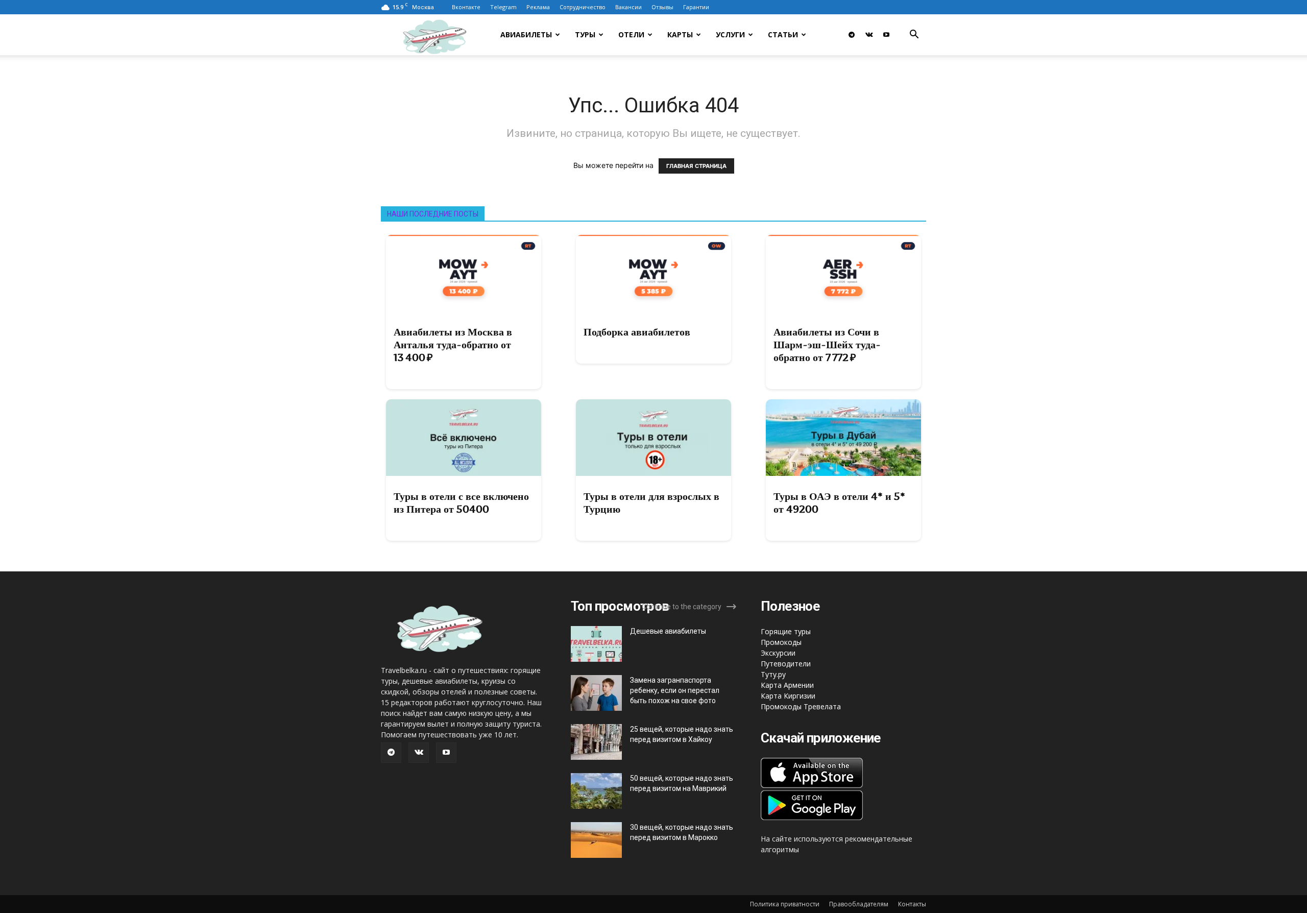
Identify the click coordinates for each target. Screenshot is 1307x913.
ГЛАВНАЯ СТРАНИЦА (696, 166)
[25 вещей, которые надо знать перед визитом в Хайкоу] (596, 742)
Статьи (783, 34)
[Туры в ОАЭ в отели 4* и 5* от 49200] (843, 437)
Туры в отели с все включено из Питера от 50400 (461, 502)
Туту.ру (773, 674)
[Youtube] (886, 34)
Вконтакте (466, 7)
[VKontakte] (869, 34)
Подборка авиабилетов (637, 332)
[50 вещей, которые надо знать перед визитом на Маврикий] (596, 791)
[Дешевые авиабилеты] (596, 644)
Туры (585, 34)
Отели (631, 34)
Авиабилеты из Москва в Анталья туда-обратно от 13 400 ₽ (453, 345)
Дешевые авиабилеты (668, 631)
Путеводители (786, 663)
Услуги (730, 34)
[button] (914, 35)
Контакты (912, 904)
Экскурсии (778, 653)
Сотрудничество (583, 7)
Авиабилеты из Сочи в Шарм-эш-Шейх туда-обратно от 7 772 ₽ (827, 345)
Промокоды (781, 642)
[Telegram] (851, 34)
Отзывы (662, 7)
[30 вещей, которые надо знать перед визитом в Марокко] (596, 840)
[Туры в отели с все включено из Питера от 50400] (463, 437)
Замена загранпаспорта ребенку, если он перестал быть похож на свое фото (674, 690)
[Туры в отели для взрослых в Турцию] (653, 437)
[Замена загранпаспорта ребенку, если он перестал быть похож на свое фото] (596, 693)
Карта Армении (787, 685)
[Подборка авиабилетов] (653, 273)
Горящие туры (786, 631)
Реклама (538, 7)
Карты (680, 34)
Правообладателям (858, 904)
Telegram (503, 7)
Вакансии (628, 7)
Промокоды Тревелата (801, 706)
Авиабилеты (526, 34)
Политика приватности (784, 904)
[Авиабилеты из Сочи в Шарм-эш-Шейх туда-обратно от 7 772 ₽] (843, 273)
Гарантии (696, 7)
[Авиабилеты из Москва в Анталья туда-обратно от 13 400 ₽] (463, 273)
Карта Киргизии (788, 696)
